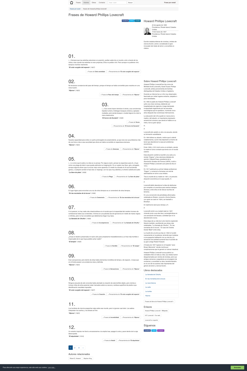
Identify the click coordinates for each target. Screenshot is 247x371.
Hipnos (147, 295)
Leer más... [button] (51, 367)
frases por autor (75, 9)
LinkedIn (137, 20)
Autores (86, 2)
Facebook (125, 20)
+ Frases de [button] (96, 71)
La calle (148, 287)
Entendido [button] (237, 367)
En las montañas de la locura (155, 279)
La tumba (148, 291)
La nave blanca (150, 283)
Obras (94, 2)
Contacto (102, 2)
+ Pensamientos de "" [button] (124, 71)
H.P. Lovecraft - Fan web (152, 315)
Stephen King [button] (88, 358)
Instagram (161, 330)
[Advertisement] (104, 37)
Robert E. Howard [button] (75, 358)
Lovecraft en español (151, 320)
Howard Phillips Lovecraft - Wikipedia (156, 311)
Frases (78, 2)
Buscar (130, 2)
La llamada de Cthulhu (153, 274)
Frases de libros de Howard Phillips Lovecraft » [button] (159, 301)
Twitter (131, 20)
